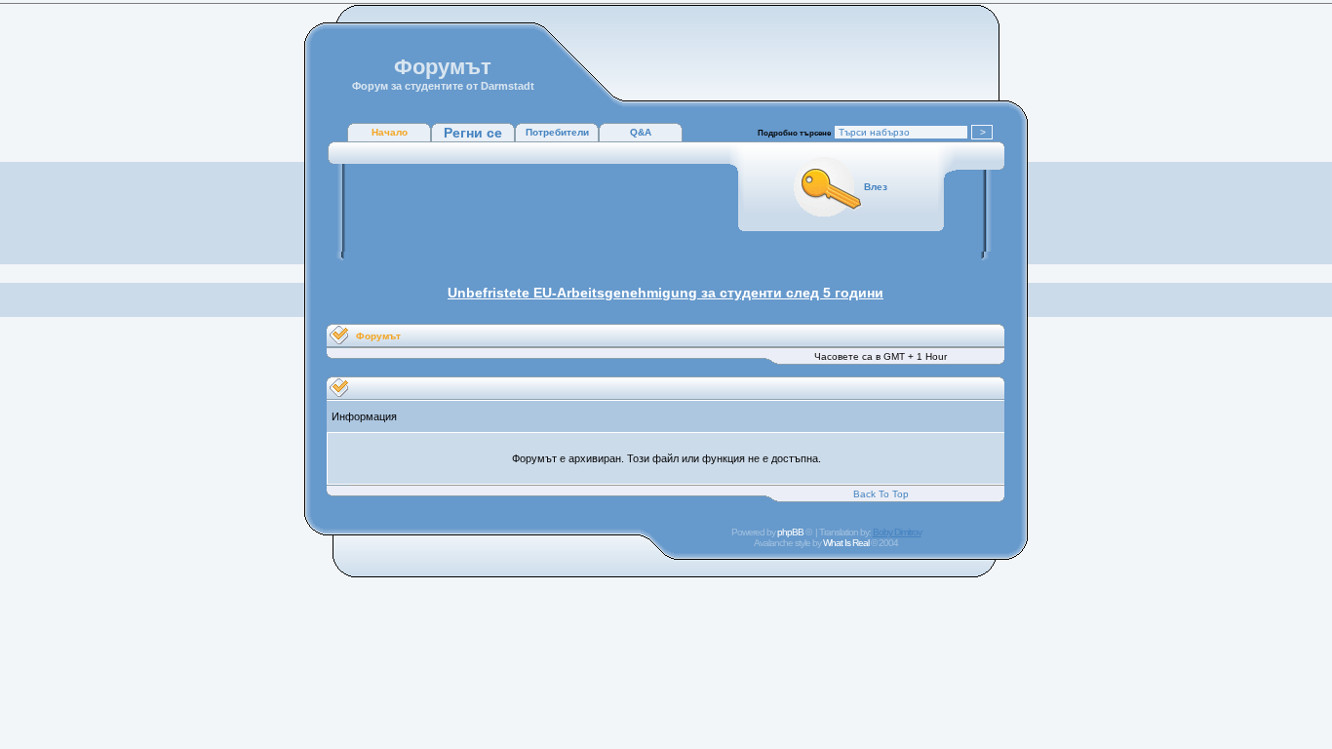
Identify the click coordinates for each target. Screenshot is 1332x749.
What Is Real (846, 542)
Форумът (378, 336)
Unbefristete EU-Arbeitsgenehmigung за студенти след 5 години (665, 292)
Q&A (640, 132)
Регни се (473, 132)
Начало (390, 132)
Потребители (557, 132)
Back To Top (881, 494)
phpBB (790, 532)
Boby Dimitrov (897, 532)
